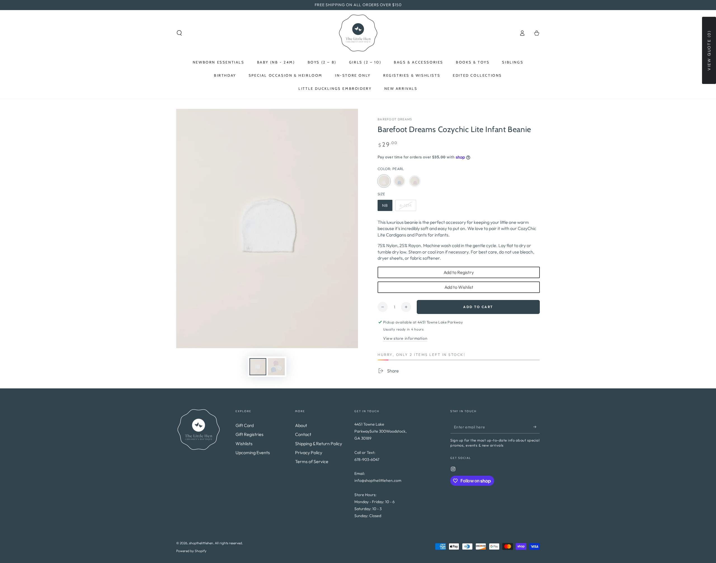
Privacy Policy (308, 452)
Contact (303, 434)
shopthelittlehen (201, 543)
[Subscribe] (536, 427)
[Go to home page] (358, 33)
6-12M (407, 207)
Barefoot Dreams (395, 119)
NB (387, 207)
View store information (405, 338)
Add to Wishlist (458, 287)
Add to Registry (459, 272)
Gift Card (244, 425)
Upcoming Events (252, 452)
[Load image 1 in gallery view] (257, 366)
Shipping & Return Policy (318, 443)
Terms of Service (311, 461)
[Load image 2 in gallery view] (276, 366)
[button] (179, 33)
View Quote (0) (709, 50)
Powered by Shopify (191, 551)
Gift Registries (249, 434)
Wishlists (244, 443)
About (301, 425)
